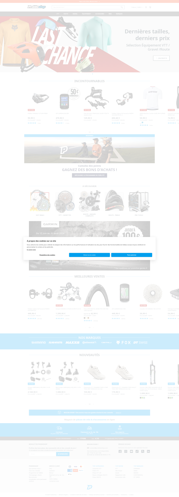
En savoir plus (31, 250)
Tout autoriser (131, 255)
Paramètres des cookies (47, 255)
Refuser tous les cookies (89, 255)
